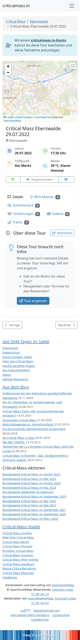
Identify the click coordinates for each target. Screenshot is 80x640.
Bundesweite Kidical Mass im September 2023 (34, 496)
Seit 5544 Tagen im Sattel (25, 341)
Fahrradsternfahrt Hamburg (29, 615)
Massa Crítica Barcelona (19, 568)
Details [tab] (17, 197)
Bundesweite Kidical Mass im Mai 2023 (29, 501)
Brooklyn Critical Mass (17, 551)
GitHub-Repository (15, 379)
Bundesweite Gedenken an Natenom (27, 492)
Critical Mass (15, 21)
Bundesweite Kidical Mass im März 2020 (30, 519)
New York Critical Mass (18, 537)
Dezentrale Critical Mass (19, 420)
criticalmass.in (16, 5)
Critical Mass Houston (17, 555)
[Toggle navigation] (72, 6)
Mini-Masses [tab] (45, 197)
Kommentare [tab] (25, 205)
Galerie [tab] (59, 213)
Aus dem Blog (15, 387)
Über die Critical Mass (17, 361)
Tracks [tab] (19, 222)
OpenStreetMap (12, 120)
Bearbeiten (64, 233)
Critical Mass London (17, 533)
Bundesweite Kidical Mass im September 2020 (34, 514)
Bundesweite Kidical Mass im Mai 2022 (29, 505)
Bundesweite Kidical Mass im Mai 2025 (29, 479)
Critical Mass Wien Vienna (20, 560)
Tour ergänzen (35, 301)
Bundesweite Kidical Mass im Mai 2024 (29, 488)
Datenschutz (11, 352)
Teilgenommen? (41, 179)
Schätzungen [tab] (25, 213)
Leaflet (10, 117)
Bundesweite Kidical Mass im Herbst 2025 (31, 474)
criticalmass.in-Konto (48, 40)
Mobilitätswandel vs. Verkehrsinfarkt (28, 424)
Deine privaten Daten (17, 357)
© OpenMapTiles (42, 117)
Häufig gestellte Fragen (18, 366)
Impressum (10, 348)
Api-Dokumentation (16, 370)
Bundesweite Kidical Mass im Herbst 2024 (31, 483)
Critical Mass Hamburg (18, 564)
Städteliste (9, 577)
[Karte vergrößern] (73, 65)
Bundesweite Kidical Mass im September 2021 (34, 510)
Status (6, 375)
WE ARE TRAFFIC (14, 442)
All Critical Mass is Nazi (18, 438)
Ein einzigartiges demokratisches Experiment (33, 429)
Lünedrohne (61, 615)
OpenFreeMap (24, 117)
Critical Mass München (18, 573)
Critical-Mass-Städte (21, 526)
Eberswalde (39, 21)
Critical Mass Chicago (17, 546)
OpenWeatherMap (40, 598)
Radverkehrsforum (46, 610)
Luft (26, 610)
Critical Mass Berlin (15, 542)
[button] (40, 87)
